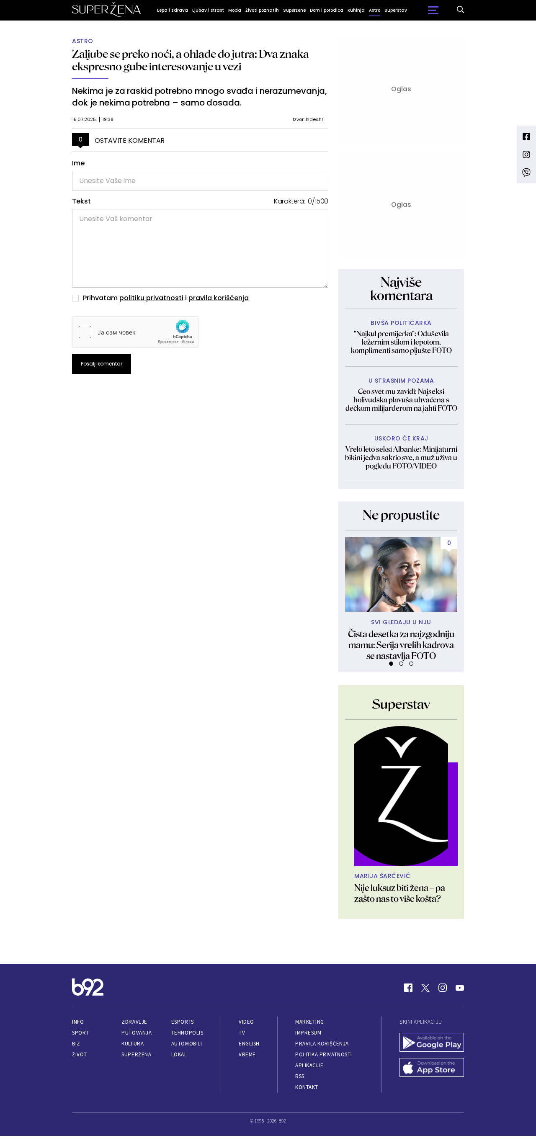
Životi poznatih (262, 10)
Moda (234, 10)
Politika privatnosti (323, 1054)
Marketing (309, 1021)
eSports (182, 1021)
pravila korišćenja (218, 298)
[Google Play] (431, 1043)
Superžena (136, 1054)
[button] (391, 664)
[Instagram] (442, 987)
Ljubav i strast (208, 10)
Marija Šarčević (382, 876)
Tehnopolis (187, 1032)
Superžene (294, 10)
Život (79, 1054)
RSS (299, 1076)
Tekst (81, 201)
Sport (80, 1032)
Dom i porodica (326, 10)
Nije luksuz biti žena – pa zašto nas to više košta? (399, 893)
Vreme (247, 1054)
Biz (76, 1043)
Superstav (395, 10)
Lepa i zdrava (172, 10)
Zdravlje (134, 1021)
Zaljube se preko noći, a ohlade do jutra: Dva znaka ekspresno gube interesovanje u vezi (190, 60)
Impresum (308, 1032)
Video (246, 1021)
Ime (78, 163)
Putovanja (136, 1032)
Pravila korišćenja (322, 1043)
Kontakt (306, 1087)
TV (242, 1032)
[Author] (401, 796)
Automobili (186, 1043)
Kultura (132, 1043)
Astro (374, 10)
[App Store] (431, 1068)
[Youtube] (460, 987)
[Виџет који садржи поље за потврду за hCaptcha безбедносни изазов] (135, 332)
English (249, 1043)
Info (78, 1021)
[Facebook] (408, 987)
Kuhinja (356, 10)
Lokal (179, 1054)
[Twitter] (425, 987)
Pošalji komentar (101, 363)
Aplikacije (309, 1065)
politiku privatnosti (151, 298)
